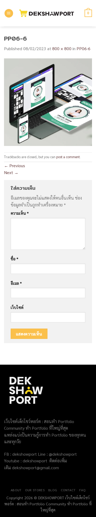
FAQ (82, 490)
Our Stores (35, 490)
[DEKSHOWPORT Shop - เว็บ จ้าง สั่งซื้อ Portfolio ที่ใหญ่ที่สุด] (49, 13)
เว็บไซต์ (17, 307)
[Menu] (9, 13)
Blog (52, 490)
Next (11, 172)
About (16, 490)
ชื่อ (14, 258)
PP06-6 (83, 48)
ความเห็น (20, 213)
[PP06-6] (48, 101)
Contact (68, 490)
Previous (14, 165)
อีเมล (16, 283)
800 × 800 (61, 48)
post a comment (68, 156)
